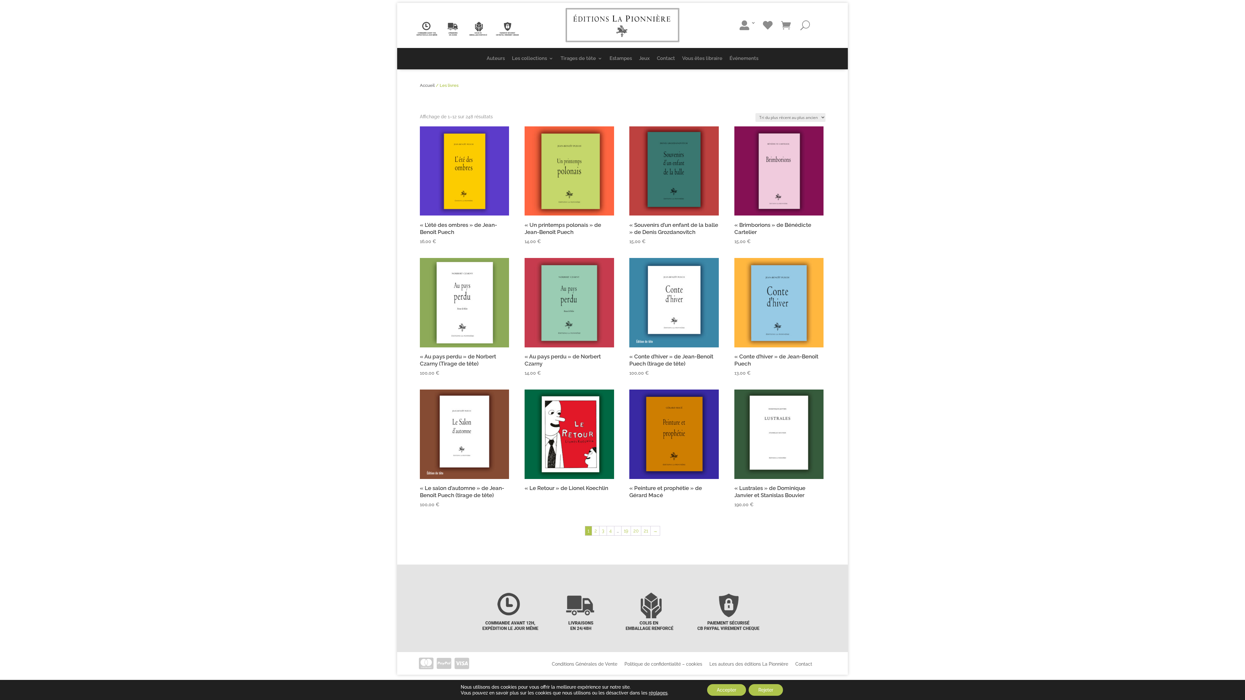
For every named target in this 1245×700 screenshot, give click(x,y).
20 (636, 530)
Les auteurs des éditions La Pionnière (748, 663)
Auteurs (496, 58)
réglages (658, 692)
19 (626, 530)
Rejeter (765, 690)
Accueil (427, 85)
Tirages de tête (578, 58)
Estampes (621, 58)
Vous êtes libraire (702, 58)
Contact (666, 58)
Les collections (529, 58)
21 (646, 530)
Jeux (644, 58)
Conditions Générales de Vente (584, 663)
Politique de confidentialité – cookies (663, 663)
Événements (743, 58)
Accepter (726, 690)
